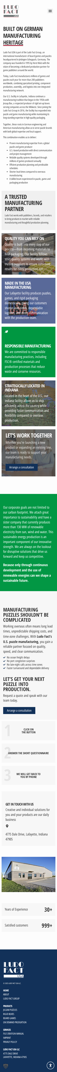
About (6, 994)
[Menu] (50, 11)
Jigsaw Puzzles (10, 1009)
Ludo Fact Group (11, 998)
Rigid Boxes (8, 1014)
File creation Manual (13, 1033)
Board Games (9, 1018)
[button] (5, 1066)
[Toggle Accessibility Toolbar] (50, 1065)
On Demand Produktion (14, 1022)
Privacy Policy (10, 1041)
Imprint (7, 1037)
